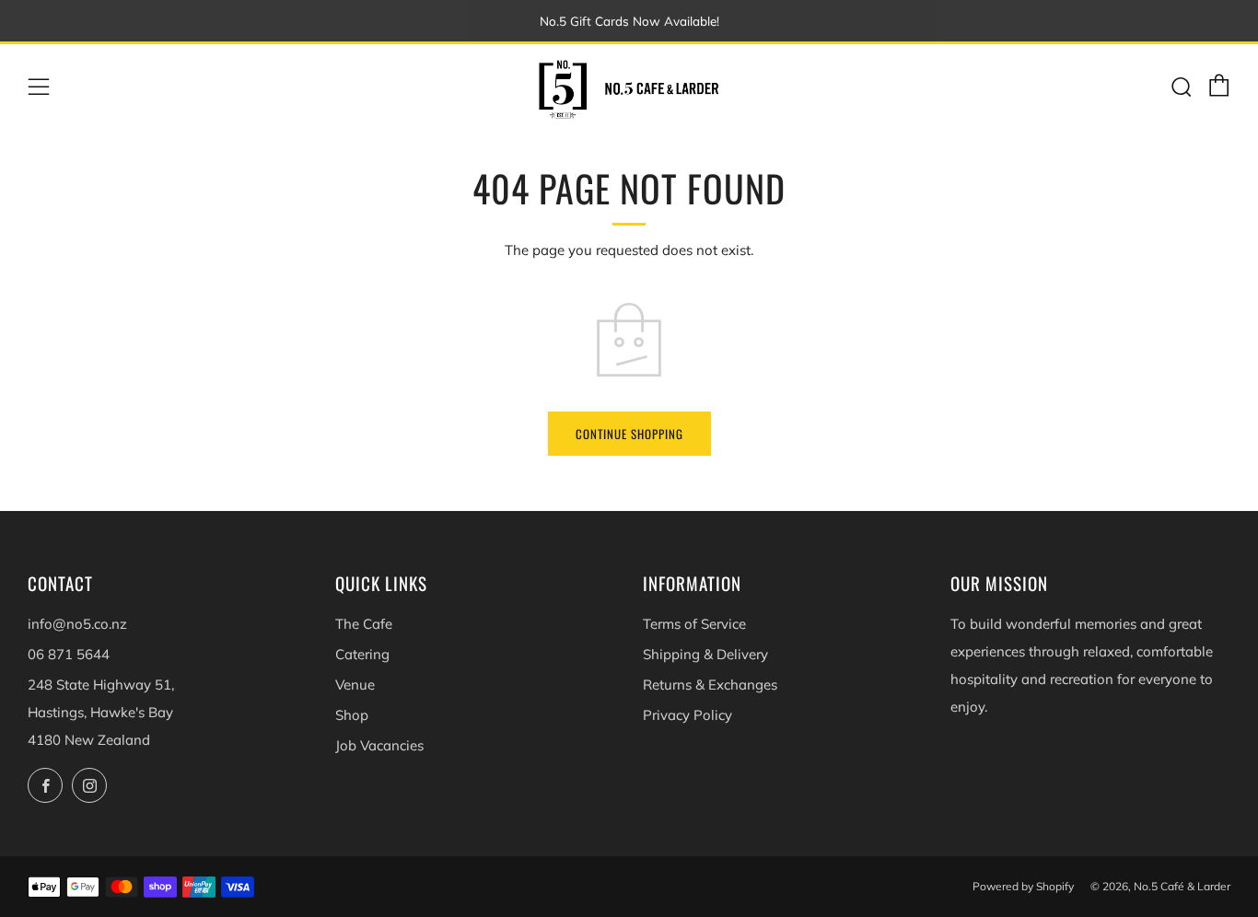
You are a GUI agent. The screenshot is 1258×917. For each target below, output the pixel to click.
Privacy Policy (687, 715)
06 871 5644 (69, 654)
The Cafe (363, 624)
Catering (362, 654)
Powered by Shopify (1023, 886)
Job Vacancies (379, 745)
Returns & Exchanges (710, 684)
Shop (351, 715)
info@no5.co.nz (77, 624)
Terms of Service (694, 624)
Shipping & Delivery (705, 654)
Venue (355, 684)
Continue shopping (629, 433)
